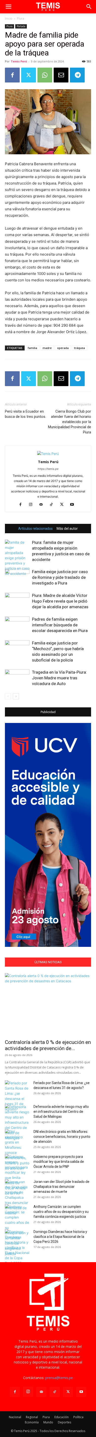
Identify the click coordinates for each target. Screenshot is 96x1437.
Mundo (48, 1422)
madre (47, 348)
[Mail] (43, 505)
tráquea (79, 348)
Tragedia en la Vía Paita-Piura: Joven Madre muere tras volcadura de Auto (59, 678)
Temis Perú (19, 61)
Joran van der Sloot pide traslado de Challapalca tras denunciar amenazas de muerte (61, 1187)
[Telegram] (77, 75)
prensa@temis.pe (59, 1377)
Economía (32, 1422)
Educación (61, 1417)
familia (32, 348)
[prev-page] (8, 696)
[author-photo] (48, 454)
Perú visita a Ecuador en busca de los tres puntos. (25, 414)
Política (78, 1417)
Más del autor (67, 528)
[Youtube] (74, 505)
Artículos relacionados (35, 528)
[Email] (61, 75)
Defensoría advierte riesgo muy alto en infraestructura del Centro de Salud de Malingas (61, 1111)
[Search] (89, 6)
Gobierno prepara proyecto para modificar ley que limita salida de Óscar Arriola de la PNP (58, 1162)
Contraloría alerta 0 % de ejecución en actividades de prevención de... (48, 1045)
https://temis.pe (48, 469)
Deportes (64, 1422)
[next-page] (16, 696)
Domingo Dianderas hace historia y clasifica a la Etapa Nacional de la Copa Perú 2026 (60, 1237)
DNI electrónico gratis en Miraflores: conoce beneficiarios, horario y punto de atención (61, 1137)
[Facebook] (12, 75)
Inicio (8, 18)
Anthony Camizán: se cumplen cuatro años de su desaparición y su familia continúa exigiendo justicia (61, 1212)
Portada (21, 26)
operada (63, 348)
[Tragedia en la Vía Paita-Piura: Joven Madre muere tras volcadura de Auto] (17, 678)
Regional (32, 1417)
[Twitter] (28, 75)
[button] (8, 6)
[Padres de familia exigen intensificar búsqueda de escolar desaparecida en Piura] (17, 625)
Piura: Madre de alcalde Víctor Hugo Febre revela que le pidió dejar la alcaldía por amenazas (60, 601)
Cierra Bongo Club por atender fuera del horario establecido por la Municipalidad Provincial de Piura (69, 421)
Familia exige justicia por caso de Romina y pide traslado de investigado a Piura (60, 577)
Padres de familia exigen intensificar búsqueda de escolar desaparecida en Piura (60, 625)
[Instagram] (33, 505)
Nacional (15, 1417)
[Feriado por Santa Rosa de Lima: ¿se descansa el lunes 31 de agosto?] (17, 1096)
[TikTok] (53, 505)
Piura (20, 18)
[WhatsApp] (44, 75)
